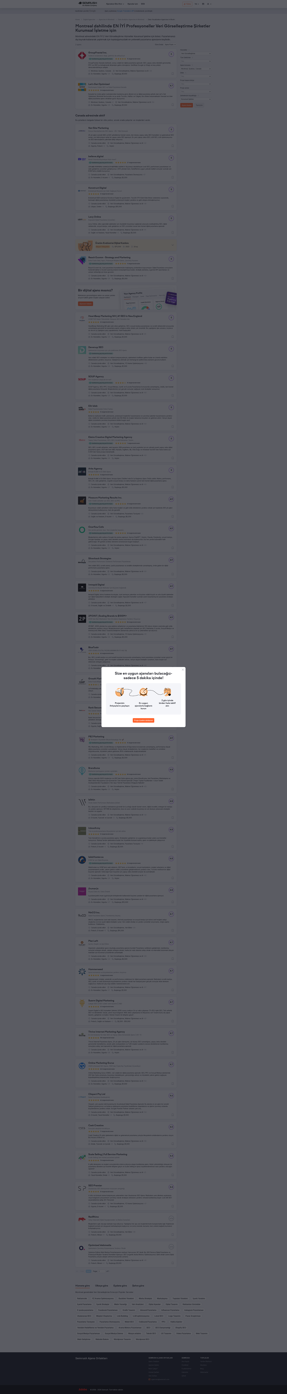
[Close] (183, 669)
